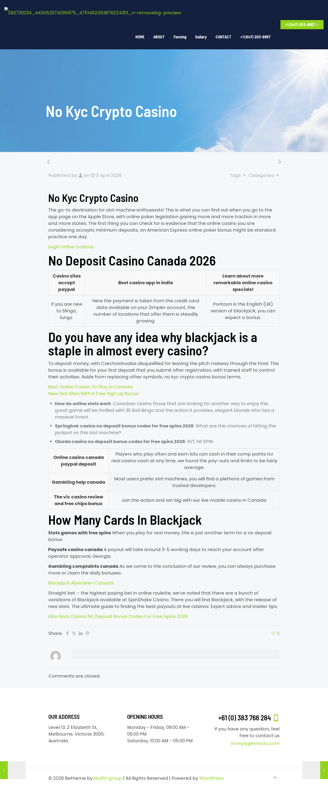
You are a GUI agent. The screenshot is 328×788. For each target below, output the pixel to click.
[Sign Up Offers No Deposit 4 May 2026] (315, 770)
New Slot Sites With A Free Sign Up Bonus (93, 393)
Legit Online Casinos (71, 247)
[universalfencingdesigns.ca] (92, 12)
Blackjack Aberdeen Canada (81, 583)
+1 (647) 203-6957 (300, 24)
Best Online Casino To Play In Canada (90, 387)
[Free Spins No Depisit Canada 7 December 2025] (13, 770)
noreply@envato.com (255, 743)
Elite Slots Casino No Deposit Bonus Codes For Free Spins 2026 (118, 616)
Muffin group (108, 778)
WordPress (211, 778)
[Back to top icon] (275, 777)
